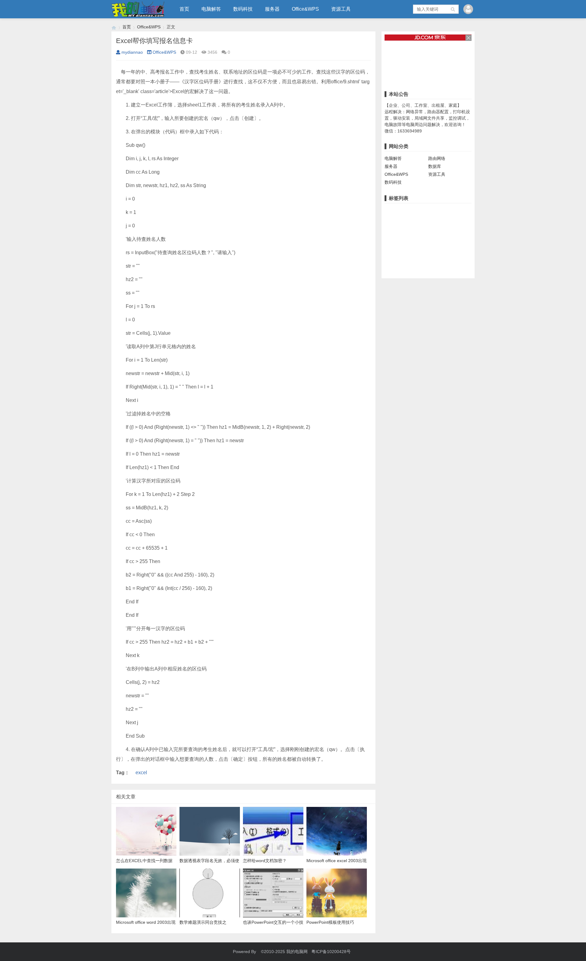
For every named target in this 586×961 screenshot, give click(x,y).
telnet (391, 257)
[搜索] (453, 9)
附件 (464, 248)
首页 (184, 9)
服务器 (272, 9)
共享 (390, 210)
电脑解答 (211, 9)
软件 (442, 219)
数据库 (434, 166)
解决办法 (459, 229)
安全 (405, 248)
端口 (390, 219)
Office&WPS (305, 9)
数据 (430, 257)
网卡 (429, 229)
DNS (427, 238)
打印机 (423, 210)
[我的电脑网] (113, 27)
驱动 (416, 229)
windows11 (396, 229)
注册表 (405, 219)
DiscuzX (435, 248)
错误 (438, 210)
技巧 (418, 248)
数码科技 (243, 9)
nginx (391, 238)
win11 (465, 210)
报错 (451, 210)
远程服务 (425, 219)
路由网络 (436, 158)
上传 (451, 248)
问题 (442, 229)
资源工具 (341, 9)
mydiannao (132, 52)
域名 (440, 238)
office (455, 238)
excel (141, 772)
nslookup (409, 238)
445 (405, 257)
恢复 (417, 257)
